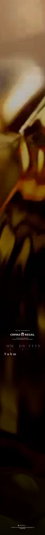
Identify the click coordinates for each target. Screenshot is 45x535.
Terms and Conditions (22, 527)
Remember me (22, 525)
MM (10, 349)
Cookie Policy (22, 528)
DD (22, 349)
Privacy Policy (29, 527)
